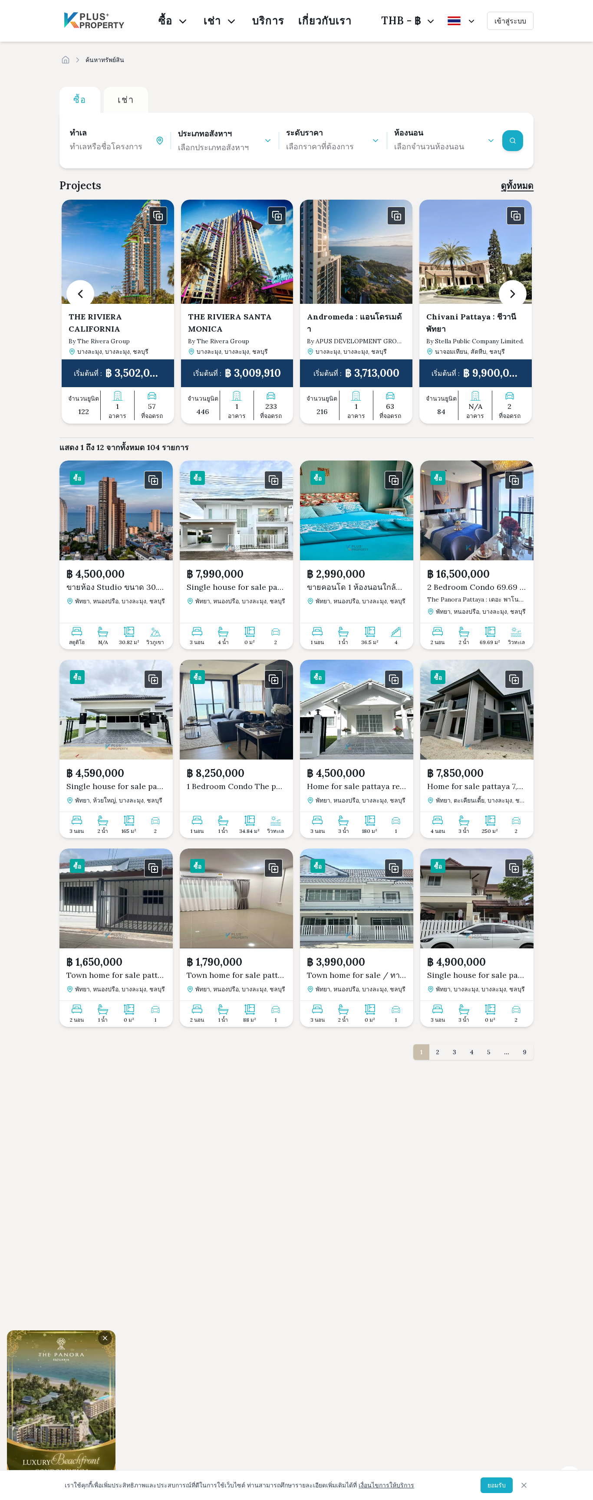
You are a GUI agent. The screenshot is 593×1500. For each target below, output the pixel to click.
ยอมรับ (497, 1485)
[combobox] (112, 147)
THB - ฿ (401, 20)
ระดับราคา (304, 133)
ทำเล (78, 133)
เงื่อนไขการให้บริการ (386, 1485)
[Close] (524, 1485)
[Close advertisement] (105, 1338)
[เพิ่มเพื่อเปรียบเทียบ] (158, 216)
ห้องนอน (408, 133)
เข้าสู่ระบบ (510, 20)
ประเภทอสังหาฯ (205, 133)
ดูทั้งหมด (517, 185)
